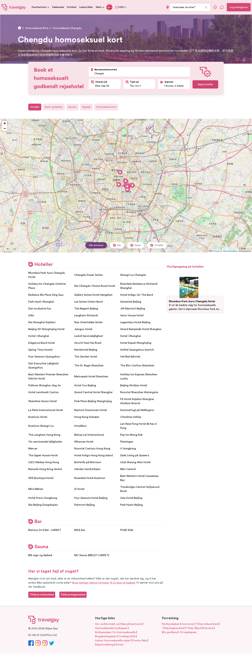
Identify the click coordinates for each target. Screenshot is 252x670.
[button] (118, 184)
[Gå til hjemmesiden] (13, 7)
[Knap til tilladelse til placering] (167, 7)
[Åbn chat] (222, 7)
